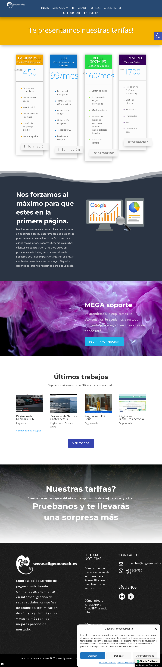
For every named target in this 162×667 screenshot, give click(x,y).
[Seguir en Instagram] (122, 596)
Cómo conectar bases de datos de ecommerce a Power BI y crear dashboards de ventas (97, 578)
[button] (158, 36)
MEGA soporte (108, 305)
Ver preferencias (145, 655)
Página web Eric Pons (95, 417)
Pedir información (104, 341)
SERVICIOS (59, 8)
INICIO (45, 8)
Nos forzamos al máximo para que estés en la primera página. (45, 208)
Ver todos (81, 443)
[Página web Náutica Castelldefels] (63, 403)
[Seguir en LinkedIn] (131, 596)
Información (35, 146)
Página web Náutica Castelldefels (63, 417)
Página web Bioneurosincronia (131, 417)
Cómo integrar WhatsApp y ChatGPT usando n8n (96, 606)
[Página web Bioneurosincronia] (132, 403)
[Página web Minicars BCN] (29, 403)
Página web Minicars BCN (25, 417)
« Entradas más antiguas (28, 430)
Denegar (119, 655)
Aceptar (92, 655)
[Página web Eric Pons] (98, 403)
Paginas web (22, 423)
